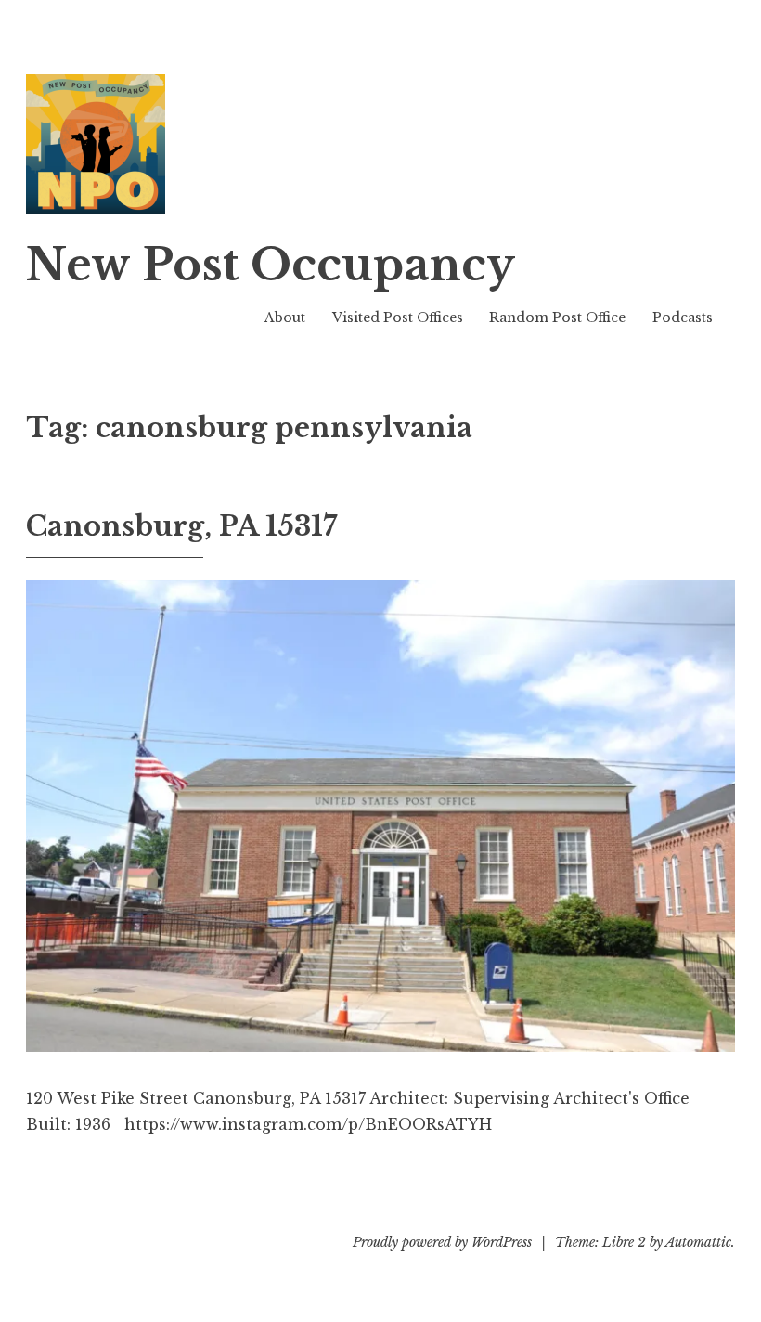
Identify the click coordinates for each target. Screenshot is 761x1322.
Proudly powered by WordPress (442, 1242)
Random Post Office (557, 317)
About (284, 317)
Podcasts (682, 317)
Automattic (698, 1242)
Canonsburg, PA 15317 (181, 526)
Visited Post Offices (397, 317)
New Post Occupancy (270, 265)
